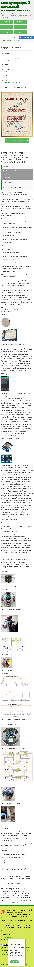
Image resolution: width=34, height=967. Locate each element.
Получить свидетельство (17, 140)
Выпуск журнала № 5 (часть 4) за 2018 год (13, 40)
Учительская (6, 32)
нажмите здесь (18, 957)
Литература (6, 177)
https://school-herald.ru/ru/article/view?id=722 (17, 901)
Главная (5, 37)
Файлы (5, 174)
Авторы (5, 167)
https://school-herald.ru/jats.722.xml (12, 82)
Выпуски (20, 22)
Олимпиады (20, 27)
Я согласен (14, 962)
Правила (6, 27)
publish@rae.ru (9, 924)
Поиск (20, 32)
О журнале (6, 22)
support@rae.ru (25, 931)
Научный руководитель (10, 170)
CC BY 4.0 (9, 77)
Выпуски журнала (13, 37)
